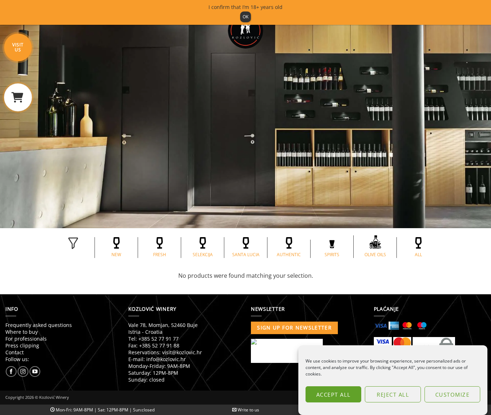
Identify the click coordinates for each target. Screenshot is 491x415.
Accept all (333, 394)
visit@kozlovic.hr (182, 352)
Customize (452, 394)
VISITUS (18, 47)
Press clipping (22, 345)
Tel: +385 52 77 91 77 (153, 338)
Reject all (393, 394)
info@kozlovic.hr (166, 359)
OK (245, 17)
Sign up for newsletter (294, 327)
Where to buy (21, 331)
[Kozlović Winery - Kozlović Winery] (245, 30)
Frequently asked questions (38, 325)
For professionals (26, 338)
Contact (14, 352)
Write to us (248, 410)
